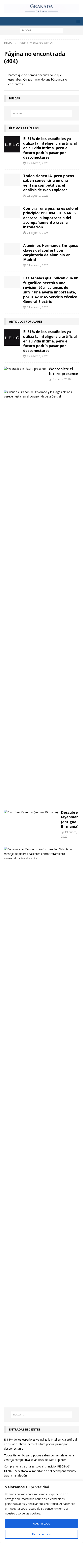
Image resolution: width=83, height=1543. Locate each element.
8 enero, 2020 (62, 379)
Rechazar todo (41, 1534)
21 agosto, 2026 (37, 195)
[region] (41, 1511)
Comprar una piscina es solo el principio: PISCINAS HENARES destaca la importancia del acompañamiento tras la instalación (50, 218)
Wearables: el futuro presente (63, 371)
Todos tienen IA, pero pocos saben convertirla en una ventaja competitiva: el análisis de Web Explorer (48, 182)
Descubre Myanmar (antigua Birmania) (69, 819)
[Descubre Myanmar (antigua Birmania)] (31, 812)
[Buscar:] (41, 30)
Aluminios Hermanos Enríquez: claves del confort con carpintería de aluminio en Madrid (50, 252)
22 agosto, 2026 (37, 163)
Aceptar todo (41, 1523)
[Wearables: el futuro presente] (25, 369)
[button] (77, 21)
